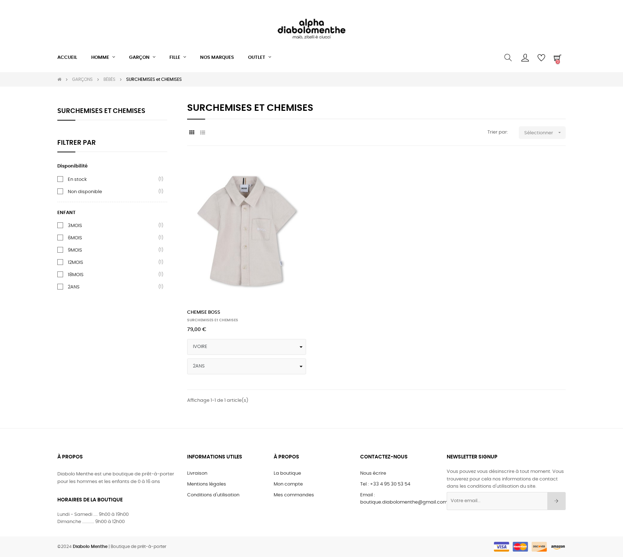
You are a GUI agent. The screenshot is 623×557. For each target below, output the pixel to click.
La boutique (287, 473)
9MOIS (75, 250)
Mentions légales (206, 484)
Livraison (197, 473)
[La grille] (191, 133)
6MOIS (75, 237)
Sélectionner (543, 132)
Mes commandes (294, 495)
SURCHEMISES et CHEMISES (101, 111)
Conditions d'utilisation (213, 495)
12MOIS (75, 262)
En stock (77, 179)
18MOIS (76, 274)
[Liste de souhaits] (293, 170)
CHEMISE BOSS (203, 312)
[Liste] (202, 133)
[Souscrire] (556, 501)
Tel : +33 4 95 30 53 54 (385, 484)
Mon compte (288, 484)
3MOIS (75, 225)
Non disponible (85, 191)
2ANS (74, 287)
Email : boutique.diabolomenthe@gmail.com (403, 499)
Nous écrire (373, 473)
